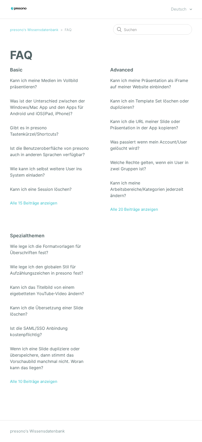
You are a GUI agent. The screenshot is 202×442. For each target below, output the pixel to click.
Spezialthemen (27, 235)
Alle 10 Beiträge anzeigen (33, 381)
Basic (16, 70)
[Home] (18, 11)
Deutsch (179, 9)
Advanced (121, 70)
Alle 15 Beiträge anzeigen (33, 203)
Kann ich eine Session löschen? (41, 189)
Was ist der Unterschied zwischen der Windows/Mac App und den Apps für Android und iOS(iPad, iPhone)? (47, 107)
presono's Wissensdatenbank (34, 30)
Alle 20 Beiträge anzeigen (134, 209)
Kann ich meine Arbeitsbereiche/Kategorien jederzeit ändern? (146, 189)
